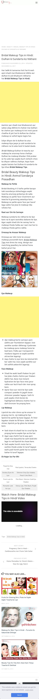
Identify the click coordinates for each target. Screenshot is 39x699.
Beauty (9, 47)
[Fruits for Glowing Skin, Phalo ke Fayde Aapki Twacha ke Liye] (19, 585)
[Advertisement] (19, 26)
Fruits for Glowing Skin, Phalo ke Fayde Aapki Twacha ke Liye (16, 598)
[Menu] (36, 2)
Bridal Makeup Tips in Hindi (15, 537)
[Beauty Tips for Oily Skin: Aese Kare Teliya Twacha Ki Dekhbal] (19, 650)
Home (4, 47)
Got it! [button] (19, 695)
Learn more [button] (29, 690)
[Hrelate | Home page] (8, 2)
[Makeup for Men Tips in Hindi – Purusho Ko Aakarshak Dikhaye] (19, 617)
